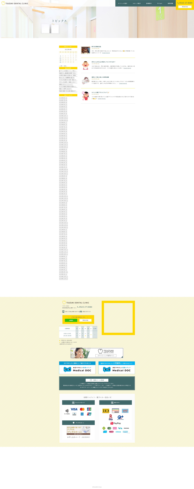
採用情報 (170, 3)
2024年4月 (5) (63, 160)
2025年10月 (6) (63, 120)
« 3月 (60, 66)
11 (60, 58)
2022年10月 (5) (63, 200)
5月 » (65, 66)
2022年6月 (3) (63, 209)
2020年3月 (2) (63, 270)
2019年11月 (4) (63, 278)
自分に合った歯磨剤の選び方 (66, 77)
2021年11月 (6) (63, 225)
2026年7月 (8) (63, 100)
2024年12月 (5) (63, 142)
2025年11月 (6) (63, 118)
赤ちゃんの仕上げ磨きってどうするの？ (104, 62)
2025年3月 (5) (63, 136)
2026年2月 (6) (63, 111)
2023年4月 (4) (63, 187)
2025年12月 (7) (63, 115)
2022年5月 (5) (63, 211)
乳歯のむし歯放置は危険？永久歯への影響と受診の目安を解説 (75, 73)
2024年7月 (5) (63, 153)
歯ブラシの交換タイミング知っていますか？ (71, 71)
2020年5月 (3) (63, 265)
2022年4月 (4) (63, 214)
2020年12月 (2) (63, 249)
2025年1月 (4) (63, 140)
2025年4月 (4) (63, 133)
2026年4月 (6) (63, 107)
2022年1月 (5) (63, 220)
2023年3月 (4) (63, 189)
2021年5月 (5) (63, 238)
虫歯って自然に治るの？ (65, 88)
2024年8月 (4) (63, 151)
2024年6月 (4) (63, 156)
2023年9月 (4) (63, 176)
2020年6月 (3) (63, 263)
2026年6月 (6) (63, 102)
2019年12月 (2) (63, 276)
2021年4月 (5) (63, 241)
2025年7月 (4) (63, 127)
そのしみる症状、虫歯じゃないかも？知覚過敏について (74, 82)
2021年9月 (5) (63, 229)
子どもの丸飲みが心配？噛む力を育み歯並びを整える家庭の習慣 (76, 80)
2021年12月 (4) (63, 223)
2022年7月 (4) (63, 207)
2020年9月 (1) (63, 256)
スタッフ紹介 (137, 3)
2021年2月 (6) (63, 245)
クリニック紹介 (122, 3)
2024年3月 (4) (63, 162)
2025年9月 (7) (63, 122)
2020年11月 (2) (63, 252)
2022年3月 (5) (63, 216)
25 (60, 62)
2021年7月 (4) (63, 234)
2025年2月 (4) (63, 138)
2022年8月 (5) (63, 205)
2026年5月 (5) (63, 104)
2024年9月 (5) (63, 149)
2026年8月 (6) (63, 98)
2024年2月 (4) (63, 165)
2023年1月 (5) (63, 194)
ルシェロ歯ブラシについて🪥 (100, 92)
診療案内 (149, 3)
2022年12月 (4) (63, 196)
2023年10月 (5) (63, 174)
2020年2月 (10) (63, 272)
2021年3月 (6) (63, 243)
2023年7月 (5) (63, 180)
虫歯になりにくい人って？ (66, 84)
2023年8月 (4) (63, 178)
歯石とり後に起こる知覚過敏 (100, 77)
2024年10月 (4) (63, 147)
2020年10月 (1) (63, 254)
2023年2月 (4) (63, 191)
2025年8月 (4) (63, 124)
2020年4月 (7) (63, 267)
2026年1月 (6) (63, 113)
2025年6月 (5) (63, 129)
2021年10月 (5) (63, 227)
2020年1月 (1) (63, 274)
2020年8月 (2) (63, 258)
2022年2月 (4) (63, 218)
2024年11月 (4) (63, 145)
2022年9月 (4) (63, 203)
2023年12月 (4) (63, 169)
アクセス (159, 3)
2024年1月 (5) (63, 167)
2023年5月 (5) (63, 185)
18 (60, 60)
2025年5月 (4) (63, 131)
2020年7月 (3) (63, 261)
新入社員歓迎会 (96, 46)
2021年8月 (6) (63, 232)
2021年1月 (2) (63, 247)
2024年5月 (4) (63, 158)
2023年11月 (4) (63, 171)
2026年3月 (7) (63, 109)
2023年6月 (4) (63, 182)
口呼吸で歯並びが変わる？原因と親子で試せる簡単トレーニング (76, 75)
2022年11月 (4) (63, 198)
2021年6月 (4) (63, 236)
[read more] (106, 53)
